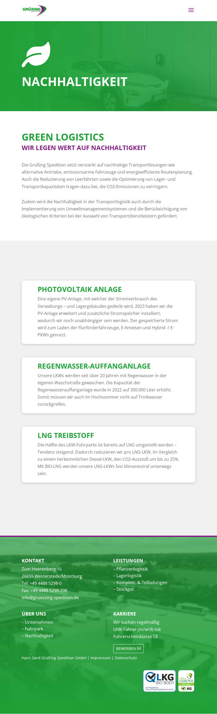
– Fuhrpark (32, 629)
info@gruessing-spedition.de (50, 597)
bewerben (126, 648)
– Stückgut (123, 589)
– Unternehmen (37, 622)
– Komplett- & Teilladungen (140, 582)
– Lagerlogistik (127, 576)
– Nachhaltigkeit (37, 636)
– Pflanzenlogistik (130, 569)
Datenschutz (126, 657)
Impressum (101, 657)
